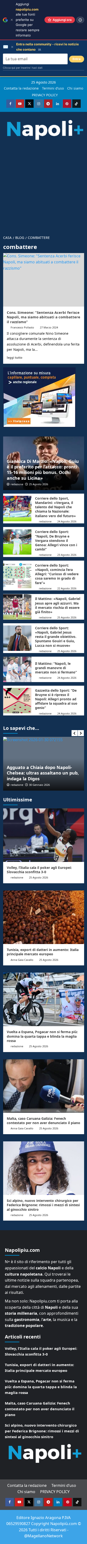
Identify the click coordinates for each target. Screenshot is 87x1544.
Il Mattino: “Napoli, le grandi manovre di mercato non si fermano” (56, 667)
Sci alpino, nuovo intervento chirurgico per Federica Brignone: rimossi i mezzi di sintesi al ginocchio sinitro (43, 1204)
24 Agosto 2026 (66, 521)
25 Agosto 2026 (38, 484)
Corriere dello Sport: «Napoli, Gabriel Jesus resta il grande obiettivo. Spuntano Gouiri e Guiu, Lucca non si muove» (55, 637)
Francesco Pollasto (22, 327)
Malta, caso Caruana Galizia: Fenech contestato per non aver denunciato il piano (43, 1120)
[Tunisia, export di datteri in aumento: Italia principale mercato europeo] (43, 917)
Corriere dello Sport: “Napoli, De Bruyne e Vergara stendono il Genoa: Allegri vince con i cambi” (56, 540)
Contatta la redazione (21, 88)
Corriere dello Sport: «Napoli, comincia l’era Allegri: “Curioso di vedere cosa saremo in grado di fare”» (57, 574)
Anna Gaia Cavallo (22, 960)
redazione (17, 484)
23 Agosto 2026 (66, 555)
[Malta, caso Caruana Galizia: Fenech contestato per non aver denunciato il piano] (43, 1086)
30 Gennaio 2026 (39, 785)
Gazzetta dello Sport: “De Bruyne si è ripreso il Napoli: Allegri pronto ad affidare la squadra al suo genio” (56, 699)
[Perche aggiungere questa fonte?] (80, 20)
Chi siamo (75, 88)
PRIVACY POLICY (45, 95)
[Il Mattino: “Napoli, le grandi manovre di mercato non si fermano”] (17, 669)
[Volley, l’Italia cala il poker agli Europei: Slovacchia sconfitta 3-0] (43, 835)
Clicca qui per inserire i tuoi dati (23, 67)
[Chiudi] (11, 19)
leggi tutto (14, 357)
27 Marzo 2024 (49, 327)
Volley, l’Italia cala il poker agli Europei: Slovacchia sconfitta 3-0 (39, 869)
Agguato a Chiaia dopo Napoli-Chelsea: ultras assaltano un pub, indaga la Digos (43, 772)
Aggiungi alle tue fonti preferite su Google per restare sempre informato (27, 19)
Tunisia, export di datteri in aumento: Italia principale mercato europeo (43, 951)
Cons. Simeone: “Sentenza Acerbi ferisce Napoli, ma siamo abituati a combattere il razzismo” (43, 317)
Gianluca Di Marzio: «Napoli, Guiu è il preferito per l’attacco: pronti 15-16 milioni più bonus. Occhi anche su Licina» (43, 469)
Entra (76, 59)
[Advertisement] (43, 185)
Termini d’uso (53, 88)
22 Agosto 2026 (66, 588)
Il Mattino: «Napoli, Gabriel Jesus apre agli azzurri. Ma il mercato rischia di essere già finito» (57, 605)
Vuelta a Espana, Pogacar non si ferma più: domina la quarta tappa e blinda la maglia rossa (42, 1036)
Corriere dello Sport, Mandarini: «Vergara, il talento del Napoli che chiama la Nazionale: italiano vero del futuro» (55, 507)
